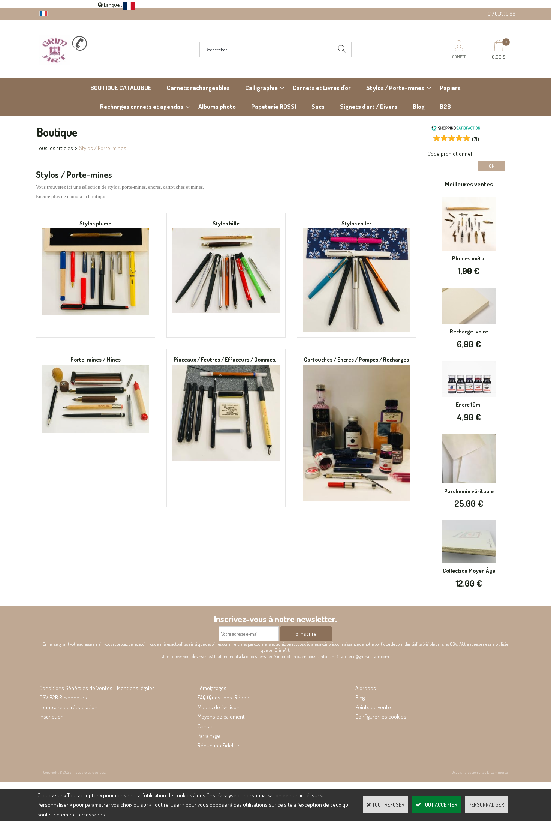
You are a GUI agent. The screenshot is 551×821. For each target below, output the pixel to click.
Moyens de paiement (221, 716)
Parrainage (209, 735)
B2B (445, 106)
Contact (206, 726)
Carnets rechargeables (198, 88)
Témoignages (212, 688)
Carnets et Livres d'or (322, 88)
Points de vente (373, 707)
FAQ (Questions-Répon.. (225, 697)
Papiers (450, 88)
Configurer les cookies (380, 716)
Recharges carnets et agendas (141, 106)
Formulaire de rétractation (68, 707)
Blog (419, 106)
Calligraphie (261, 88)
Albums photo (217, 106)
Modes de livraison (219, 707)
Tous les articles (55, 148)
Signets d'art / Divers (368, 106)
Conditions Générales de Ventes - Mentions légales (97, 688)
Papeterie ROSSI (273, 106)
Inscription (51, 716)
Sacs (318, 106)
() (475, 139)
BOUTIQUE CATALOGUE (120, 88)
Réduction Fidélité (218, 745)
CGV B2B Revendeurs (63, 697)
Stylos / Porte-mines (395, 88)
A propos (365, 688)
